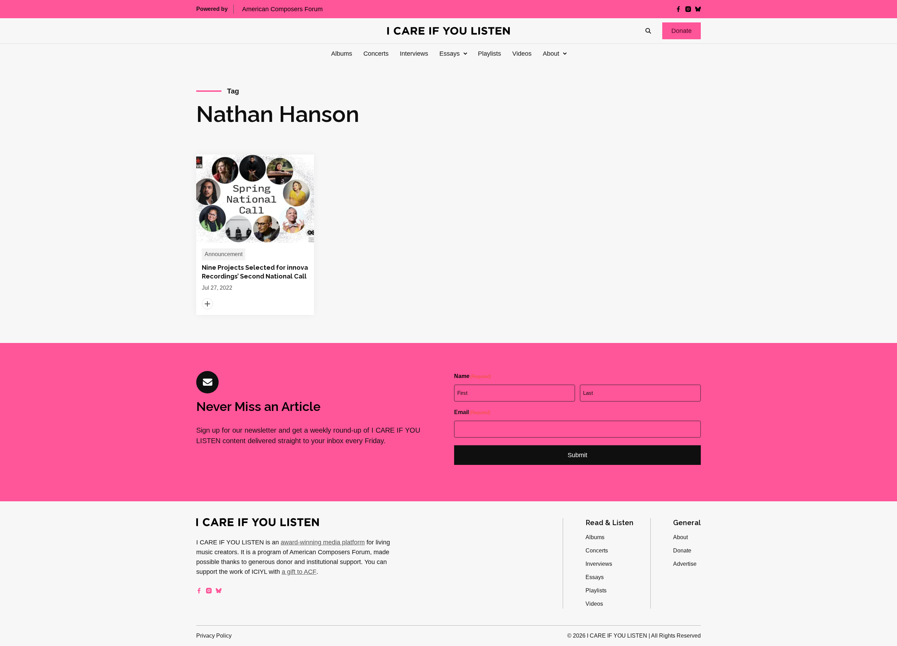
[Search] (648, 30)
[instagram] (688, 9)
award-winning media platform (323, 542)
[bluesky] (698, 9)
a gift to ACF (299, 571)
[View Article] (255, 234)
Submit (577, 455)
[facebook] (678, 9)
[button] (681, 30)
